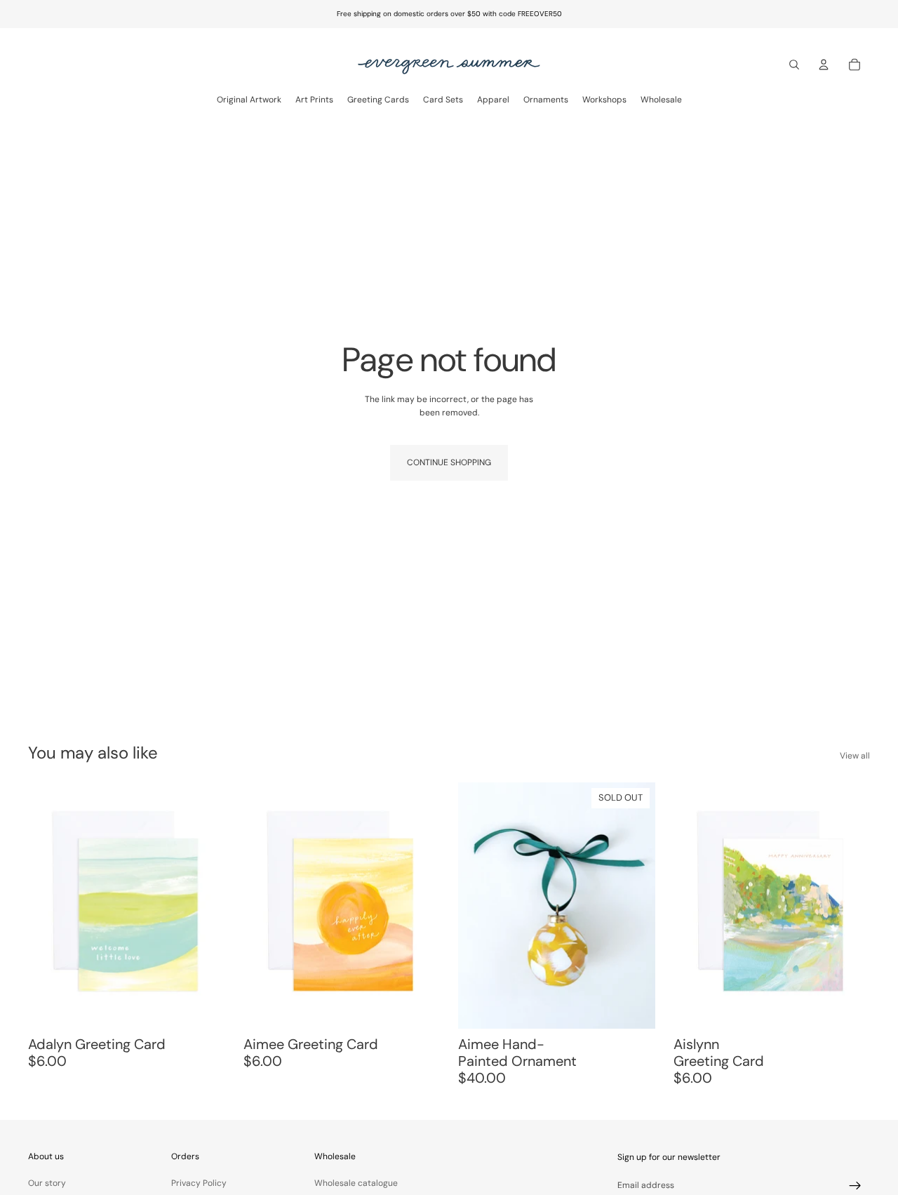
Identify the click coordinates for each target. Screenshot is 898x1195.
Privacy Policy (199, 1183)
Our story (47, 1183)
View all (855, 755)
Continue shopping (449, 462)
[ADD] (203, 1007)
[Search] (794, 64)
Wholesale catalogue (356, 1183)
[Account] (823, 64)
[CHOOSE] (418, 1007)
